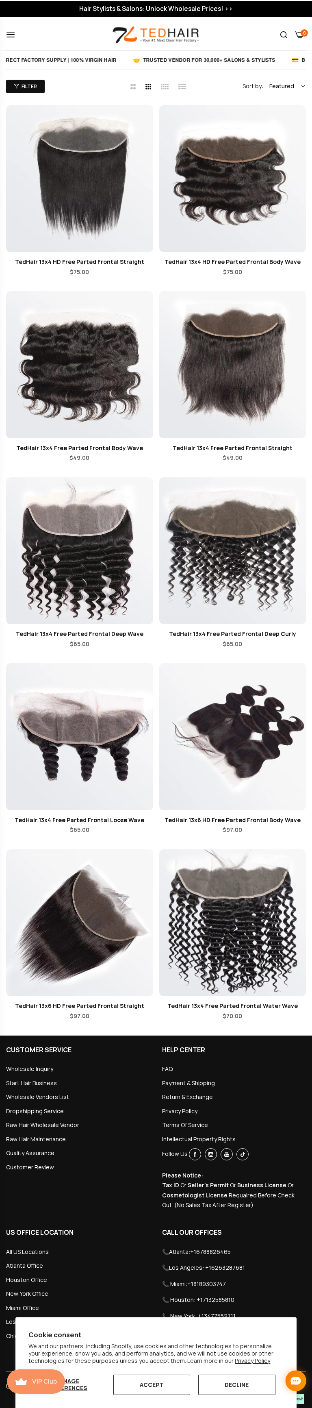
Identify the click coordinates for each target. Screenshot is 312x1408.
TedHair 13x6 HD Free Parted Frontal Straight (79, 1006)
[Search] (283, 34)
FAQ (167, 1069)
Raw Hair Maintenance (36, 1139)
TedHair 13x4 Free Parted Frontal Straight (232, 448)
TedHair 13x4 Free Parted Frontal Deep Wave (79, 634)
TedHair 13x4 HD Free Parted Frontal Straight (79, 261)
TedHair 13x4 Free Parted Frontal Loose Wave (79, 820)
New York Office (27, 1293)
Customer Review (30, 1167)
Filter (29, 86)
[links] (196, 1154)
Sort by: (253, 86)
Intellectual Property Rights (199, 1139)
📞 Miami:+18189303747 (194, 1284)
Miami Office (22, 1308)
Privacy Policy (252, 1360)
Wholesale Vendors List (37, 1097)
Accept (152, 1384)
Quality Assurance (30, 1153)
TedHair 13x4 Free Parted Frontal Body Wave (79, 448)
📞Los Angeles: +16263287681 (203, 1267)
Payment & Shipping (188, 1083)
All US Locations (27, 1252)
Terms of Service (185, 1125)
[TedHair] (156, 34)
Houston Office (26, 1280)
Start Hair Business (31, 1083)
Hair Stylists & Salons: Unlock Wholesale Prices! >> (156, 8)
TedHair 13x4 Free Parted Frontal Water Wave (232, 1006)
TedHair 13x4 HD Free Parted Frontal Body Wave (233, 261)
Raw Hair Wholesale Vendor (42, 1125)
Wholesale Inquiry (29, 1069)
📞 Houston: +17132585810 (198, 1300)
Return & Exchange (187, 1097)
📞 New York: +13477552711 (199, 1316)
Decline (237, 1384)
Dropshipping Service (35, 1111)
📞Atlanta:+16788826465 (196, 1252)
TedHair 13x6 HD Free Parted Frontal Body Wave (233, 820)
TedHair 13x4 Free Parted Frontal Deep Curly (232, 634)
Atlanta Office (24, 1265)
